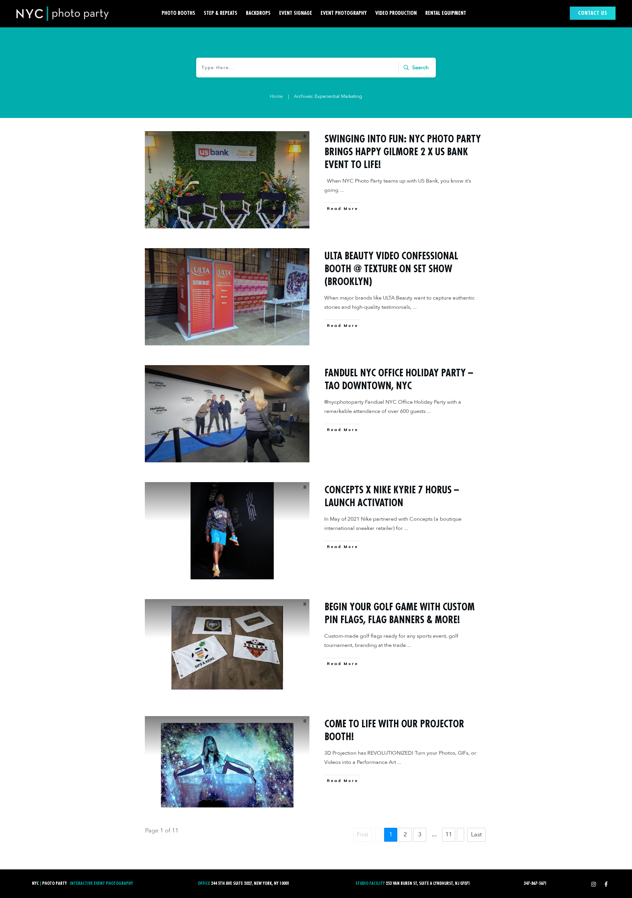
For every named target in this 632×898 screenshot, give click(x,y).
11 (448, 834)
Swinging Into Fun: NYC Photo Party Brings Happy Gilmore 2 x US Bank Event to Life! (403, 152)
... (342, 190)
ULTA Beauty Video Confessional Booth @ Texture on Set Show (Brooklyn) (391, 269)
